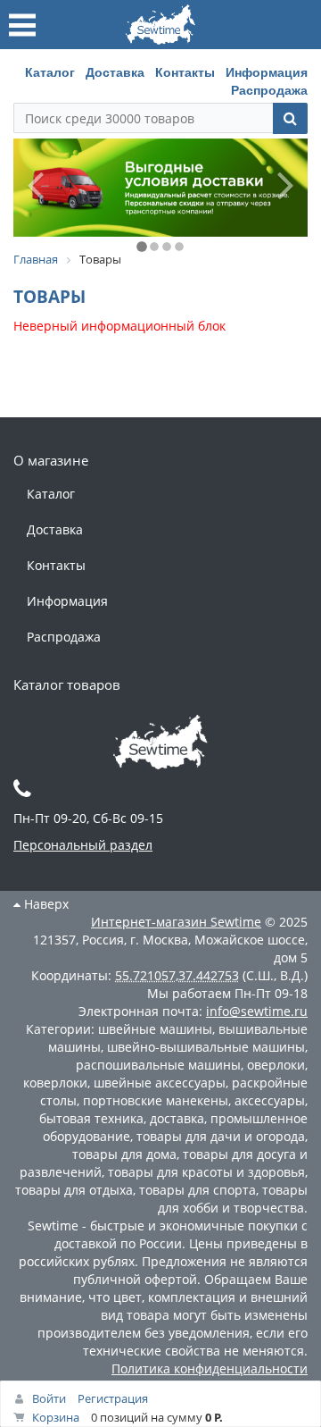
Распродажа (269, 89)
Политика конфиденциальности (209, 1368)
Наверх (45, 903)
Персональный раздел (82, 844)
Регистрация (113, 1398)
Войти (49, 1398)
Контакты (185, 71)
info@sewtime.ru (257, 1011)
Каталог (50, 71)
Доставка (115, 71)
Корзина (55, 1417)
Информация (267, 71)
